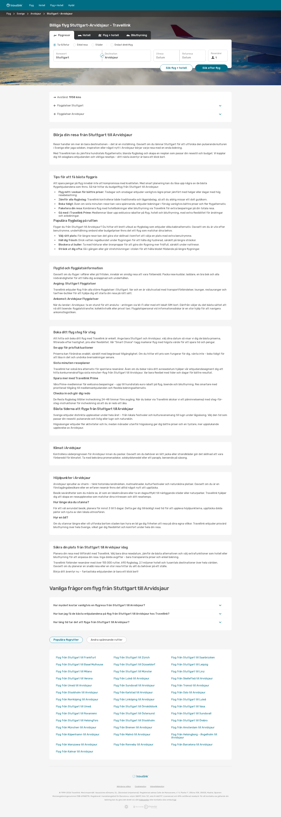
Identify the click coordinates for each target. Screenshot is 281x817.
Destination (111, 53)
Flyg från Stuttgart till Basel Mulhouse (79, 664)
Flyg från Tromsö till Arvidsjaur (190, 685)
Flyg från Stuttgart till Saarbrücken (193, 657)
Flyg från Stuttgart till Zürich (132, 657)
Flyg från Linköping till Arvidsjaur (134, 699)
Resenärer (216, 53)
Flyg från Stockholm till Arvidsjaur (77, 692)
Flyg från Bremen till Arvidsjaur (133, 727)
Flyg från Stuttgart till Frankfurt (76, 657)
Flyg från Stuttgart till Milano (74, 671)
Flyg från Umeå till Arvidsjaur (74, 685)
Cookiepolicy (140, 786)
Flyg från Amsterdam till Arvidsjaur (192, 727)
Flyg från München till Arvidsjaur (76, 727)
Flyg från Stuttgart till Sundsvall (191, 713)
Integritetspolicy (157, 786)
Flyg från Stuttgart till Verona (74, 678)
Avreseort (61, 53)
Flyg (31, 5)
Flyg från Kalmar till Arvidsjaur (74, 751)
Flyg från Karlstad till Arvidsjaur (133, 692)
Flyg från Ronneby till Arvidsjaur (133, 744)
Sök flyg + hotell (176, 67)
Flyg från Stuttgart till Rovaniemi (76, 713)
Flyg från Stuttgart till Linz (188, 671)
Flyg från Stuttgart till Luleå (188, 699)
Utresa (159, 53)
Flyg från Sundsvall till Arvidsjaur (134, 685)
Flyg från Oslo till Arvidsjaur (188, 692)
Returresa (187, 53)
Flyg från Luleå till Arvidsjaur (131, 678)
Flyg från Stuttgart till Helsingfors (77, 720)
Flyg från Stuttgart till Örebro (189, 720)
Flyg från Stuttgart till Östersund (134, 713)
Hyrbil (71, 5)
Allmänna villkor (124, 786)
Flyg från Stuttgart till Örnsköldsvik (135, 706)
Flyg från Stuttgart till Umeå (73, 706)
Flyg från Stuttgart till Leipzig (189, 664)
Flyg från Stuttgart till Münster (133, 671)
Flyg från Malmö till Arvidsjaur (132, 734)
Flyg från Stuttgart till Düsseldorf (134, 664)
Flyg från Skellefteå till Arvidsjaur (192, 678)
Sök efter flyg (211, 67)
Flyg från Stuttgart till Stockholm (134, 720)
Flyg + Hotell (56, 5)
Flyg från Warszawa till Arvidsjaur (76, 744)
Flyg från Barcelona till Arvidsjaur (192, 744)
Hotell (42, 5)
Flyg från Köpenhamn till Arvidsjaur (77, 734)
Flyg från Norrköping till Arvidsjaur (77, 699)
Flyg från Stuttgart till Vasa (188, 706)
